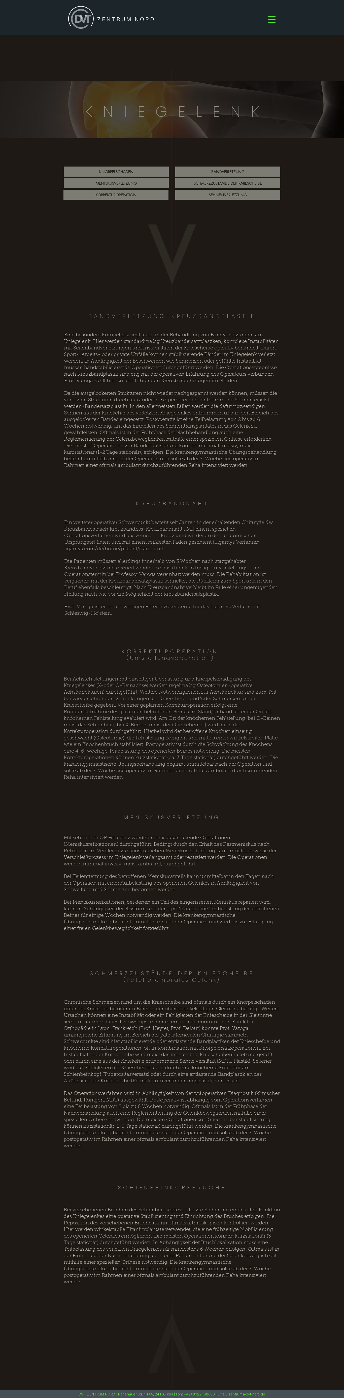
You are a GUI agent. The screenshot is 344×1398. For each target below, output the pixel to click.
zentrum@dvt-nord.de (247, 1394)
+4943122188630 (199, 1394)
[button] (272, 19)
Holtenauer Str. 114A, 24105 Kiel (145, 1394)
